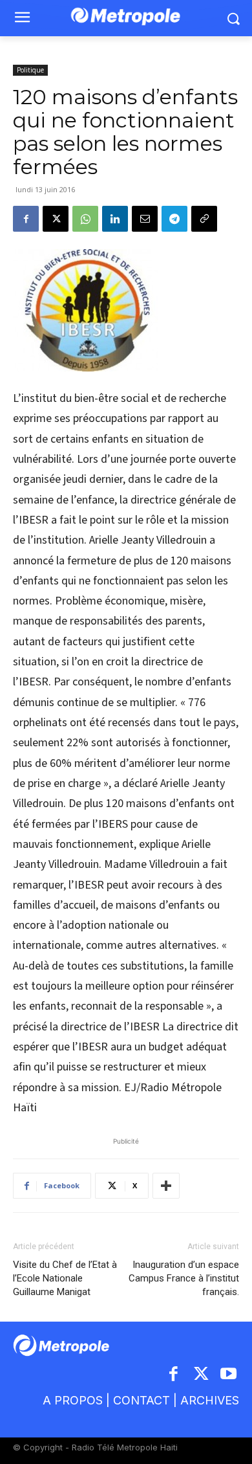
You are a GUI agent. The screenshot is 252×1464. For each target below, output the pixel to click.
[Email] (145, 219)
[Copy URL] (204, 219)
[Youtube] (229, 1375)
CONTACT (141, 1400)
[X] (55, 219)
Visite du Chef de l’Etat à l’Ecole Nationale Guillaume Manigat (65, 1278)
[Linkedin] (115, 219)
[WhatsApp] (85, 219)
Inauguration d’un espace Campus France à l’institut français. (184, 1278)
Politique (30, 69)
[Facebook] (26, 219)
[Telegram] (174, 219)
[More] (166, 1186)
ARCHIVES (209, 1400)
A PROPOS (73, 1400)
